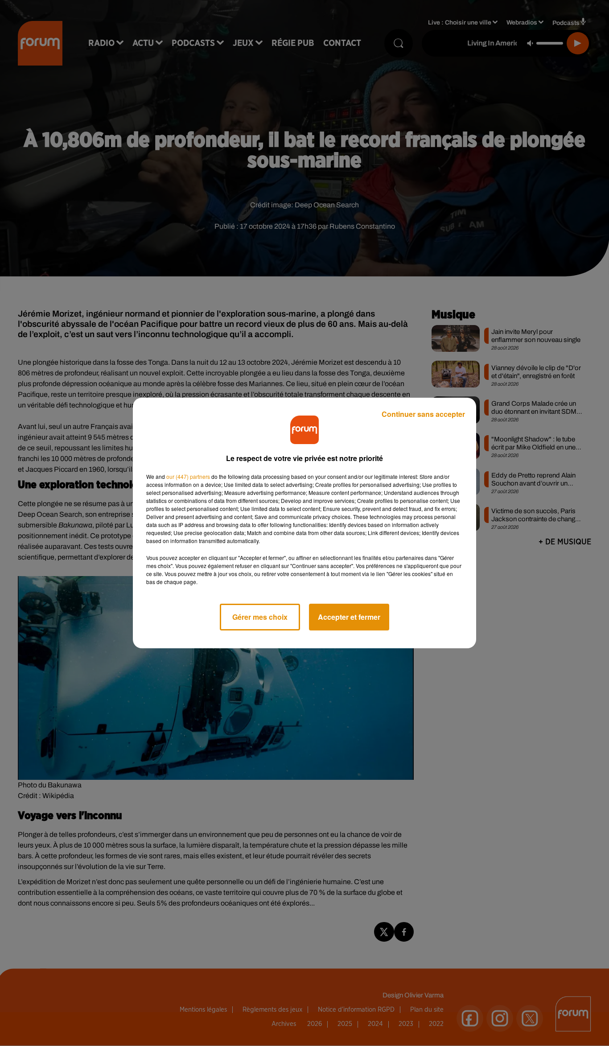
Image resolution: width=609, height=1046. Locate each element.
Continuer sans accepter (423, 414)
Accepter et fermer (349, 617)
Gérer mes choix (260, 617)
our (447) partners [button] (188, 476)
